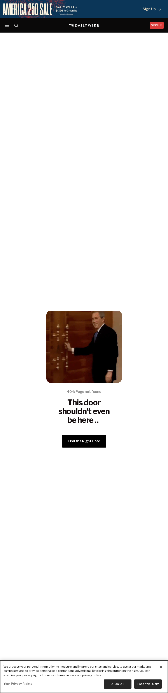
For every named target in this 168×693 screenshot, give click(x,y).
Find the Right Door (84, 441)
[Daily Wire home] (84, 25)
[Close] (161, 667)
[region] (84, 676)
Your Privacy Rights (18, 683)
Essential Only (148, 684)
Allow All (117, 684)
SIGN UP (156, 25)
